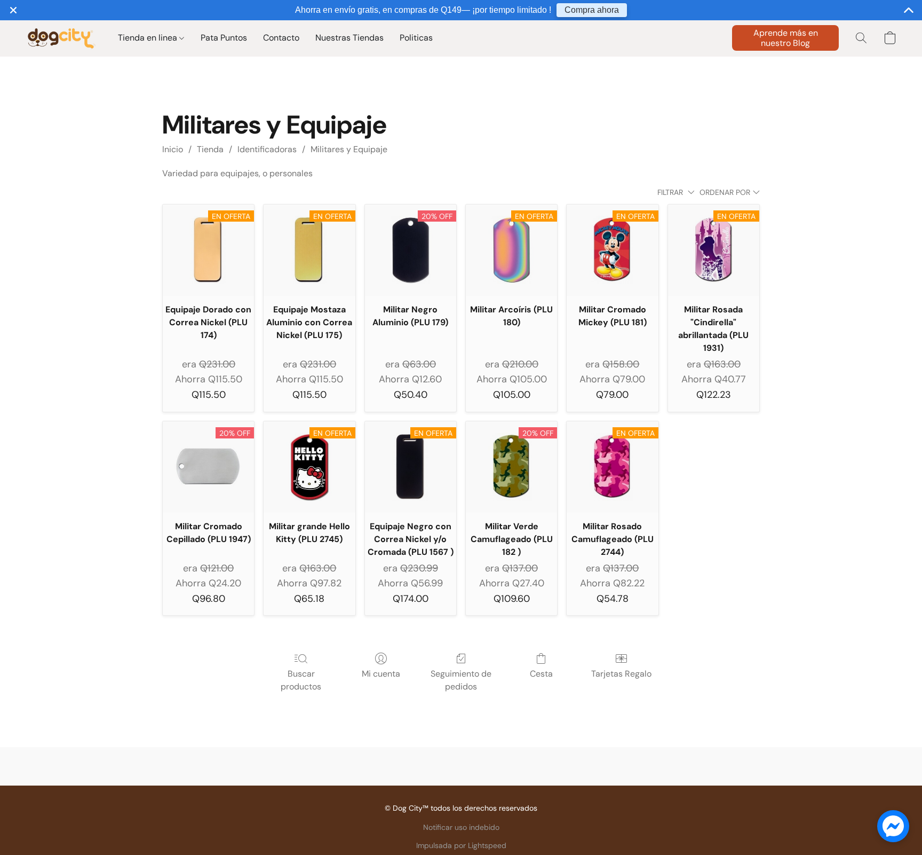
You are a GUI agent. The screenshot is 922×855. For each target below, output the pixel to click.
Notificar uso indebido (461, 827)
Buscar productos (301, 680)
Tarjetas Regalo (621, 673)
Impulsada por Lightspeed (461, 845)
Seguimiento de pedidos (461, 680)
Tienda (210, 149)
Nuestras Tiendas (349, 37)
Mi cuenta (381, 673)
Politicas (416, 37)
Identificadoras (267, 149)
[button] (61, 38)
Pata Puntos (224, 37)
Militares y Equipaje (349, 149)
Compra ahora (592, 9)
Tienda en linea (148, 37)
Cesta (541, 673)
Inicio (172, 149)
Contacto (281, 37)
